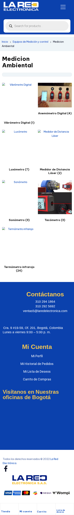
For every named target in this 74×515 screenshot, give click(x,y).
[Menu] (63, 7)
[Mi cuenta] (21, 507)
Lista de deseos (60, 511)
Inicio (5, 41)
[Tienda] (3, 507)
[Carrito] (39, 507)
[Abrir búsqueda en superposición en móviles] (37, 26)
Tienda (5, 511)
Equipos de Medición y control (30, 41)
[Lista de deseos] (57, 506)
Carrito (42, 511)
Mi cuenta (26, 511)
